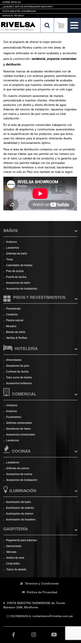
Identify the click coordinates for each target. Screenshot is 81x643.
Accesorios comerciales (20, 434)
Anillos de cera (15, 558)
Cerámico (12, 314)
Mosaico (11, 326)
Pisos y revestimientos (39, 298)
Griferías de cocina (17, 468)
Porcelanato (13, 309)
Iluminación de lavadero (21, 519)
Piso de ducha (15, 271)
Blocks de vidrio (15, 332)
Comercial (24, 395)
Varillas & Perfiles (16, 338)
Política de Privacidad (41, 592)
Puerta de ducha (16, 277)
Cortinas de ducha (17, 372)
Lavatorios (12, 248)
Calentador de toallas (19, 265)
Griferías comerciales (19, 423)
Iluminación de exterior (20, 508)
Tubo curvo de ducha (19, 377)
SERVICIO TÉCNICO (13, 15)
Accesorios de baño (18, 283)
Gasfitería (15, 529)
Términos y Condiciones (41, 584)
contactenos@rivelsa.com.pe (52, 616)
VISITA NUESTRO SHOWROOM (19, 11)
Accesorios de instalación (21, 289)
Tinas (9, 259)
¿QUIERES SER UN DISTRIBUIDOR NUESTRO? (27, 6)
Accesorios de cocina (19, 474)
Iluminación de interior (19, 514)
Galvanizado (14, 546)
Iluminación (22, 491)
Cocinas (21, 452)
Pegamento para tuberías (21, 540)
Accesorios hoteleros (19, 383)
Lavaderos (12, 462)
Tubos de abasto (16, 569)
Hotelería (26, 349)
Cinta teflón (13, 564)
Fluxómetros (13, 417)
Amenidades (14, 360)
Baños (10, 231)
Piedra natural (14, 320)
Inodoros (11, 242)
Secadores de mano (18, 429)
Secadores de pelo (17, 366)
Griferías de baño (16, 253)
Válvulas (11, 552)
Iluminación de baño (18, 502)
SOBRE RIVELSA (11, 2)
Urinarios (11, 405)
